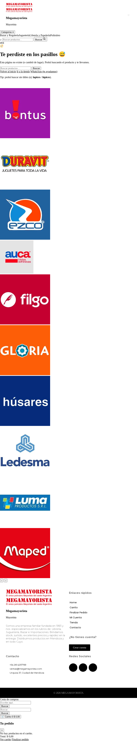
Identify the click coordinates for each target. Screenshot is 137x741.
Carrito (74, 607)
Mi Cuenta (76, 617)
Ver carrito (5, 739)
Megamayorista (16, 18)
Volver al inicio (8, 71)
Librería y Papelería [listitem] (40, 35)
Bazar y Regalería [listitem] (9, 35)
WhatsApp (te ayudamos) (43, 71)
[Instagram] (83, 667)
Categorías (7, 32)
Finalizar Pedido (78, 612)
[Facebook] (73, 667)
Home (73, 602)
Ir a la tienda (23, 71)
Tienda (74, 622)
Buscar (36, 68)
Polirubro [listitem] (55, 35)
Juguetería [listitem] (24, 35)
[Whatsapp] (93, 667)
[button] (128, 15)
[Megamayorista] (19, 6)
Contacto (75, 627)
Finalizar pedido (20, 739)
